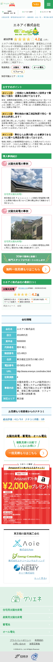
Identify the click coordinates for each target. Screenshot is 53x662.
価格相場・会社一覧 (34, 17)
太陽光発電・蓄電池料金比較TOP (13, 17)
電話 (37, 4)
